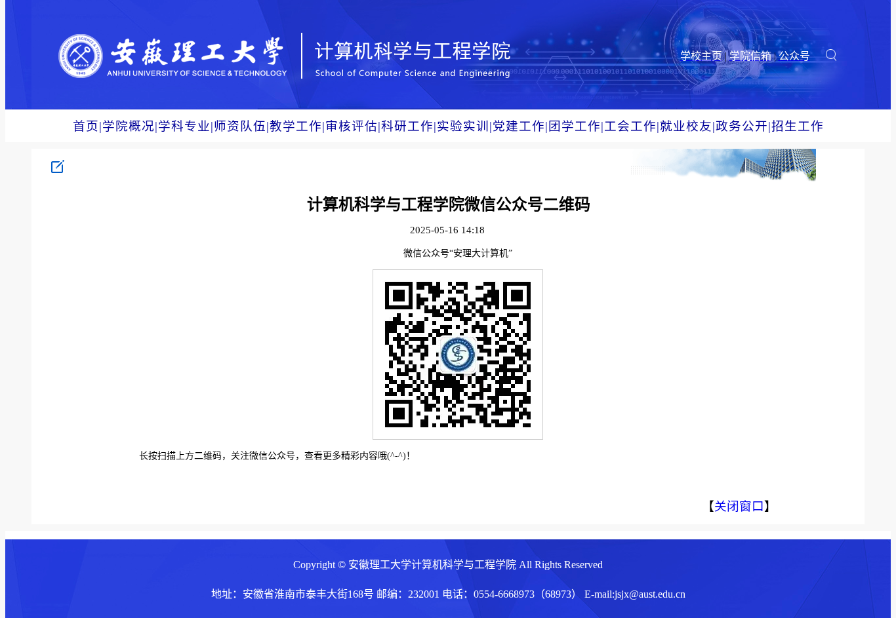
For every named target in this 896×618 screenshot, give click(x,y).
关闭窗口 (739, 506)
